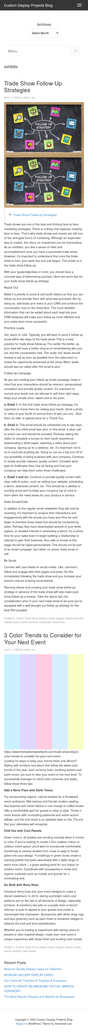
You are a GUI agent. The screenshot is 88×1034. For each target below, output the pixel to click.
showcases (45, 622)
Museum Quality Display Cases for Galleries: (33, 969)
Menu (12, 51)
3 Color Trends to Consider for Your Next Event (42, 638)
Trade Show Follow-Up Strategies (33, 86)
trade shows (29, 951)
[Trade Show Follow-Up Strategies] (44, 128)
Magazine (21, 1023)
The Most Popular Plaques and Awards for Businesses (39, 997)
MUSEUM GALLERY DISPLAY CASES (28, 975)
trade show (59, 622)
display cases (11, 622)
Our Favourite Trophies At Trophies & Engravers (35, 980)
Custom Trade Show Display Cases (35, 618)
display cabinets (74, 618)
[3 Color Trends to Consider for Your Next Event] (44, 678)
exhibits (33, 622)
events (24, 622)
